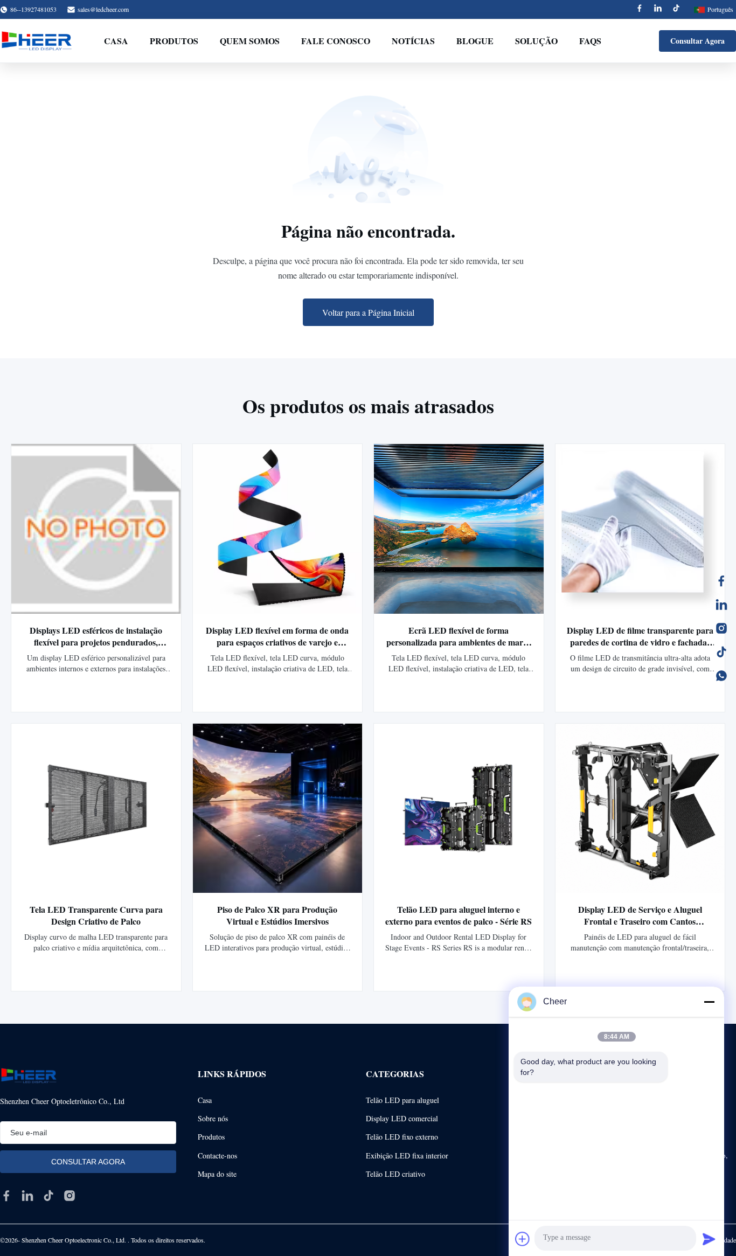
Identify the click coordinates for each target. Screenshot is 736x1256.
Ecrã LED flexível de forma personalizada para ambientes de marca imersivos (458, 642)
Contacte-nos (217, 1155)
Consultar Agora (697, 40)
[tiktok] (48, 1195)
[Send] (709, 1239)
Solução (536, 40)
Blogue (475, 40)
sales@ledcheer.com (103, 9)
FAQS (590, 40)
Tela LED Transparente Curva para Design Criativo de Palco (96, 915)
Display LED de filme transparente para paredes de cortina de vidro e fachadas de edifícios (640, 642)
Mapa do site (217, 1174)
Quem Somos (250, 40)
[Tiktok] (676, 9)
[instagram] (69, 1195)
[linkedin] (27, 1195)
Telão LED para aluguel (402, 1100)
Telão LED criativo (395, 1174)
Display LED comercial (402, 1118)
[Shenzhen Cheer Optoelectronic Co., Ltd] (36, 41)
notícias (413, 40)
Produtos (174, 40)
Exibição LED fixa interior (407, 1155)
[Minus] (709, 1001)
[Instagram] (721, 628)
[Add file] (522, 1239)
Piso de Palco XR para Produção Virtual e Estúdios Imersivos (277, 915)
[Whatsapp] (721, 676)
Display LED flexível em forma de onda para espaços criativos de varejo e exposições (277, 642)
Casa (116, 40)
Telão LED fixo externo (402, 1137)
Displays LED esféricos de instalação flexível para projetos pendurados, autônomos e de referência (96, 642)
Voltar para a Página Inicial (368, 312)
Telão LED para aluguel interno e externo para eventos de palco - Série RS (458, 915)
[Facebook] (639, 9)
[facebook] (6, 1195)
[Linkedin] (658, 9)
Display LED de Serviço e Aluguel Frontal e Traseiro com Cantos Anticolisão (640, 921)
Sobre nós (213, 1118)
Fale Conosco (335, 40)
